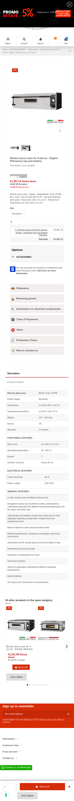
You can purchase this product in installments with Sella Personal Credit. (39, 271)
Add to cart (44, 786)
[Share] (11, 222)
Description (13, 373)
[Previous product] (69, 51)
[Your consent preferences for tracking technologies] (6, 795)
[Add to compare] (69, 787)
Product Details (15, 382)
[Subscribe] (68, 714)
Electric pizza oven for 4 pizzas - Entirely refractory (19, 648)
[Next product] (70, 51)
